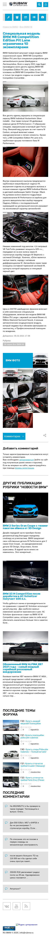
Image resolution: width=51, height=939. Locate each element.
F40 (22, 749)
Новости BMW (10, 27)
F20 (22, 721)
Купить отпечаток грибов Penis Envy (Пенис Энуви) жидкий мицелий (32, 780)
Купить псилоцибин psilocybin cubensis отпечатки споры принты (33, 737)
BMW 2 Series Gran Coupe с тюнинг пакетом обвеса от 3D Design (25, 527)
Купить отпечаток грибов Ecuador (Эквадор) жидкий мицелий (33, 766)
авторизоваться (26, 460)
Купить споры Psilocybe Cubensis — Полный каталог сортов (34, 751)
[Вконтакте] (7, 906)
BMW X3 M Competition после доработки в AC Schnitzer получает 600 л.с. (21, 596)
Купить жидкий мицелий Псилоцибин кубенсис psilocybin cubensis (34, 723)
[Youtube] (16, 906)
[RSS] (26, 906)
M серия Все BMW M (14, 344)
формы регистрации (24, 468)
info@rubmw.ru (26, 933)
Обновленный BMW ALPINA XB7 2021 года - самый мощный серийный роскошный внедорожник (23, 668)
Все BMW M (26, 27)
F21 (22, 735)
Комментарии (12, 436)
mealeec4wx (35, 772)
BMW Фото (13, 360)
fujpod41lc (34, 730)
